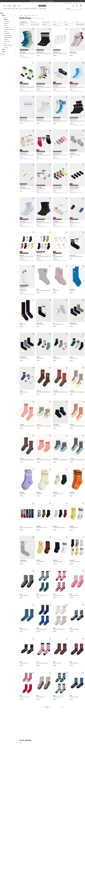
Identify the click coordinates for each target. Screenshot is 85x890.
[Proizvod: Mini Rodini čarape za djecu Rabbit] (43, 547)
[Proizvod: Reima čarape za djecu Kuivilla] (27, 581)
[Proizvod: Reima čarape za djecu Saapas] (27, 615)
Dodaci (16, 8)
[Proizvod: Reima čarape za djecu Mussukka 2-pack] (60, 615)
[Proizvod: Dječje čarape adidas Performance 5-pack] (60, 141)
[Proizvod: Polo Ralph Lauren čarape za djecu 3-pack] (77, 310)
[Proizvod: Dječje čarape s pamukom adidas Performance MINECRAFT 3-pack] (43, 73)
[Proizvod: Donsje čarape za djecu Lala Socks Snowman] (43, 276)
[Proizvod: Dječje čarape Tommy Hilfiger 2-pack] (60, 73)
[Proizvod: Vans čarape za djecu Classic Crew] (60, 310)
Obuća (13, 8)
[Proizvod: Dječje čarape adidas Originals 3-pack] (77, 242)
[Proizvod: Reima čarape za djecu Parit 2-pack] (43, 581)
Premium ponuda (26, 8)
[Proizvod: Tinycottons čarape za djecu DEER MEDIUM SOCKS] (43, 378)
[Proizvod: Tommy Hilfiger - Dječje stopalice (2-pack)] (43, 174)
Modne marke (33, 8)
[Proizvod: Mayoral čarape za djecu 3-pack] (77, 344)
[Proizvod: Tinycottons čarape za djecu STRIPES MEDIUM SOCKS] (60, 378)
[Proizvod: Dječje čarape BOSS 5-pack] (60, 242)
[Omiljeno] (77, 6)
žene (4, 5)
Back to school (43, 8)
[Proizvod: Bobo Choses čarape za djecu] (77, 276)
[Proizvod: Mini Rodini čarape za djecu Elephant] (60, 547)
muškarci (9, 5)
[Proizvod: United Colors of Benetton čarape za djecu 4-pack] (60, 174)
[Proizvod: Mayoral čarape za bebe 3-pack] (43, 344)
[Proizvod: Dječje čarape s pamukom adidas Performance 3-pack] (43, 39)
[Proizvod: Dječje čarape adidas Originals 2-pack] (27, 208)
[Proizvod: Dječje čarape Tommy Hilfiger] (77, 141)
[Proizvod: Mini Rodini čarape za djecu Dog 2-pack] (60, 479)
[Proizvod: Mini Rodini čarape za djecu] (27, 479)
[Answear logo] (42, 5)
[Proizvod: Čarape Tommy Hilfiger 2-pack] (60, 208)
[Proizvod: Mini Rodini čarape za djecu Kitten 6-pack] (77, 547)
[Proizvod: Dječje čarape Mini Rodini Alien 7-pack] (27, 242)
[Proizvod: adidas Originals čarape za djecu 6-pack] (77, 39)
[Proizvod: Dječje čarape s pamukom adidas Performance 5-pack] (77, 107)
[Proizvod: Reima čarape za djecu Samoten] (77, 615)
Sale (38, 8)
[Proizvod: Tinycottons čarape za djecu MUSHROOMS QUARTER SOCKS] (27, 412)
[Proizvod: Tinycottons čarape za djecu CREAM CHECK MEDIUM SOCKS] (77, 412)
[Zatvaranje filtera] (80, 1)
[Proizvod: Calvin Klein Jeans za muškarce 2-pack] (27, 276)
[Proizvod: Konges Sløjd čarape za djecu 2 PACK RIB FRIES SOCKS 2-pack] (27, 73)
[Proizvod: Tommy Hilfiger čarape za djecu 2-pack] (43, 310)
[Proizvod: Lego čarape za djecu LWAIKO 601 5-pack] (27, 513)
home (19, 5)
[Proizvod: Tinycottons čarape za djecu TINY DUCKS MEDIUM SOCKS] (77, 378)
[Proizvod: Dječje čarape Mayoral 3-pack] (77, 208)
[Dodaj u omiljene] (33, 29)
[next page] (62, 706)
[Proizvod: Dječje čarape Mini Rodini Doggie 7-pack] (43, 242)
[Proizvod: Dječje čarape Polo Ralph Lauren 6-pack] (60, 39)
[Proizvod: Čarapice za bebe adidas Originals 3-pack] (43, 141)
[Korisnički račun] (73, 6)
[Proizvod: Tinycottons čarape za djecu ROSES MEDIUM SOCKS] (27, 445)
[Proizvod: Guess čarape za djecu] (60, 276)
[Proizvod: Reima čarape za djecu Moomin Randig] (43, 649)
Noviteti (5, 8)
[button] (24, 22)
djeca (14, 5)
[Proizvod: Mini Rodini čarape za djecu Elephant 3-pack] (60, 513)
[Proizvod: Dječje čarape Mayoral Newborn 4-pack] (27, 141)
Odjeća (9, 8)
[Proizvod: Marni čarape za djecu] (27, 310)
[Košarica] (81, 6)
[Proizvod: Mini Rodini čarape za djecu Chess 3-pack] (43, 513)
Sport (20, 8)
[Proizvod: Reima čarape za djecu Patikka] (27, 649)
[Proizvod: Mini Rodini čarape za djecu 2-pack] (77, 513)
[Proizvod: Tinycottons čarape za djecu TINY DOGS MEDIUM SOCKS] (60, 445)
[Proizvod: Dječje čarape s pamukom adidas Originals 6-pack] (27, 39)
